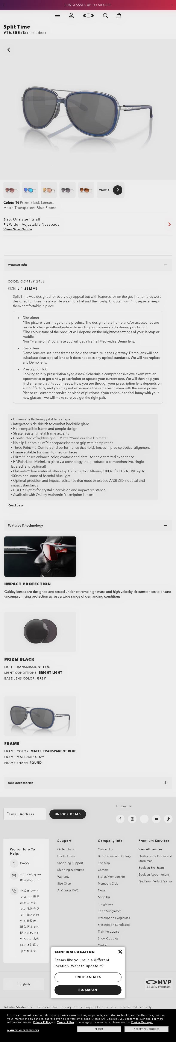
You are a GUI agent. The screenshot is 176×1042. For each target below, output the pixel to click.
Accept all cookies (146, 1029)
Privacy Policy (41, 1022)
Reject (99, 1029)
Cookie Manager (142, 1022)
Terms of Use (65, 1022)
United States (88, 977)
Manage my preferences (23, 1030)
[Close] (120, 952)
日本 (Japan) (88, 990)
